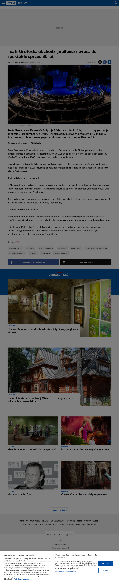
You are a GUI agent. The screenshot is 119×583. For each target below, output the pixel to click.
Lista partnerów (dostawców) (65, 571)
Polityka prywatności (21, 579)
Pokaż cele (105, 570)
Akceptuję (105, 563)
